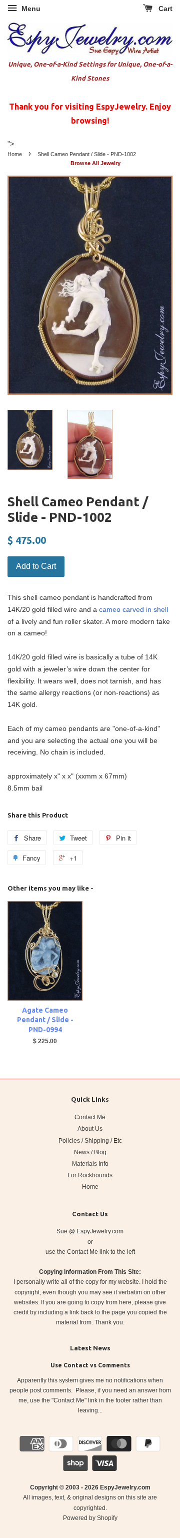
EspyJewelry (118, 1487)
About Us (90, 1128)
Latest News (90, 1347)
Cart (164, 9)
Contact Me (90, 1117)
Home (15, 154)
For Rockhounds (90, 1175)
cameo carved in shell (133, 609)
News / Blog (90, 1152)
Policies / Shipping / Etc (90, 1140)
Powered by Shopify (90, 1517)
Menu (30, 9)
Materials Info (90, 1163)
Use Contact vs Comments (90, 1365)
